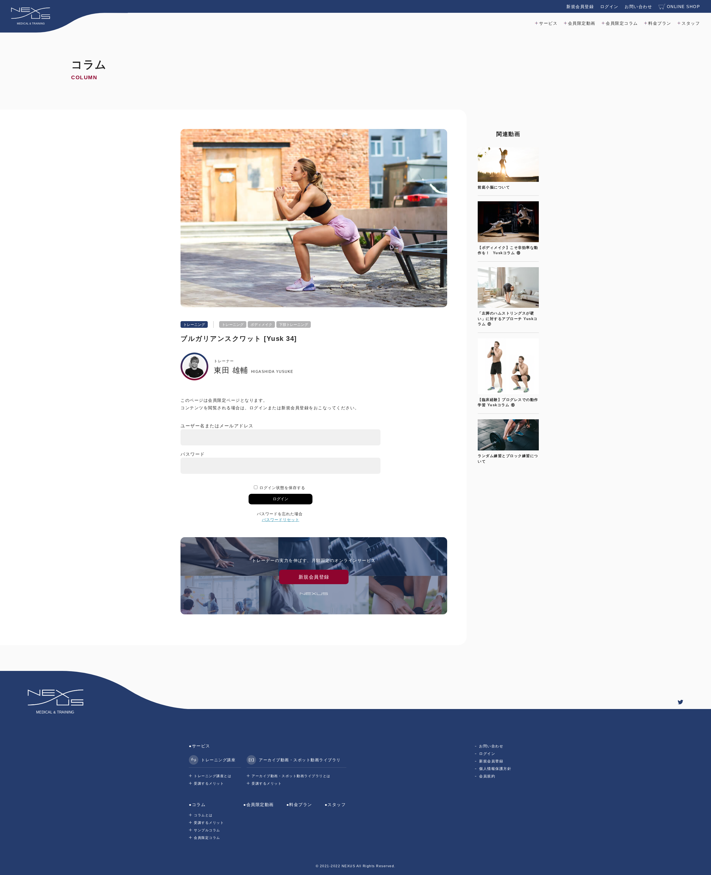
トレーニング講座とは (212, 776)
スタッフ (691, 23)
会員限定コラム (622, 23)
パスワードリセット (280, 519)
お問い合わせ (638, 6)
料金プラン (659, 23)
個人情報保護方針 (495, 769)
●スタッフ (335, 804)
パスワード (193, 454)
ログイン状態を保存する (282, 487)
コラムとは (203, 815)
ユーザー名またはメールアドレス (217, 425)
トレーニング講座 (218, 760)
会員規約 (487, 776)
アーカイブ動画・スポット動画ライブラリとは (291, 776)
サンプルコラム (207, 830)
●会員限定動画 (258, 804)
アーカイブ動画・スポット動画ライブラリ (300, 760)
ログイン (609, 6)
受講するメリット (209, 783)
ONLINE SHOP (683, 6)
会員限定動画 (581, 23)
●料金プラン (299, 804)
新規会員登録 (580, 6)
